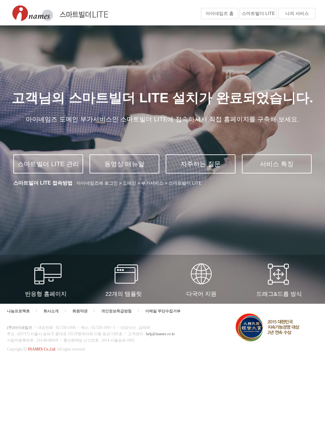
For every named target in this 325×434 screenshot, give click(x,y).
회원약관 (80, 311)
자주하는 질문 (201, 163)
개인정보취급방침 (116, 311)
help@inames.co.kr (160, 334)
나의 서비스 (297, 13)
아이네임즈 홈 (220, 13)
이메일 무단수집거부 (163, 311)
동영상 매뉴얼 (124, 163)
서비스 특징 (277, 163)
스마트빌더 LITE (258, 13)
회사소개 (51, 311)
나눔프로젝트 (18, 311)
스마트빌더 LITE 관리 (48, 163)
